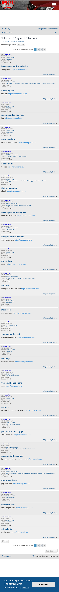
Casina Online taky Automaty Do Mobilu (18, 205)
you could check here (12, 375)
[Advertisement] (29, 18)
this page (9, 59)
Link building (10, 229)
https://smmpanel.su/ (27, 143)
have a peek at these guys (13, 212)
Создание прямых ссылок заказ (16, 156)
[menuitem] (7, 28)
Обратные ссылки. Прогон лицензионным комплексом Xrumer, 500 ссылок (30, 473)
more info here (8, 139)
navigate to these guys (12, 456)
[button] (44, 49)
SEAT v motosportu (12, 155)
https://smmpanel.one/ (26, 215)
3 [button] (41, 49)
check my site (7, 90)
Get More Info (10, 497)
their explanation (9, 188)
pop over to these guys (13, 424)
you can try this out (10, 334)
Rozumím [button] (43, 584)
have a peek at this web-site (14, 66)
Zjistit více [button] (24, 587)
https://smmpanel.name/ (16, 191)
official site (9, 521)
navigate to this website (12, 236)
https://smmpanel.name (17, 94)
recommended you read (12, 115)
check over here (9, 480)
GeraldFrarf (7, 54)
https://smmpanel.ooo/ (33, 459)
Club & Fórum (10, 57)
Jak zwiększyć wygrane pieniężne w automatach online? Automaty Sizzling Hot (30, 83)
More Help (9, 302)
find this (5, 285)
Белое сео (9, 327)
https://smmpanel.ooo (13, 118)
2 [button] (38, 49)
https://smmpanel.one (23, 240)
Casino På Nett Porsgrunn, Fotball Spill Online (20, 278)
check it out (9, 132)
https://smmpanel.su (19, 69)
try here (8, 400)
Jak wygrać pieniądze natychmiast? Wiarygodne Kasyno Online (26, 181)
